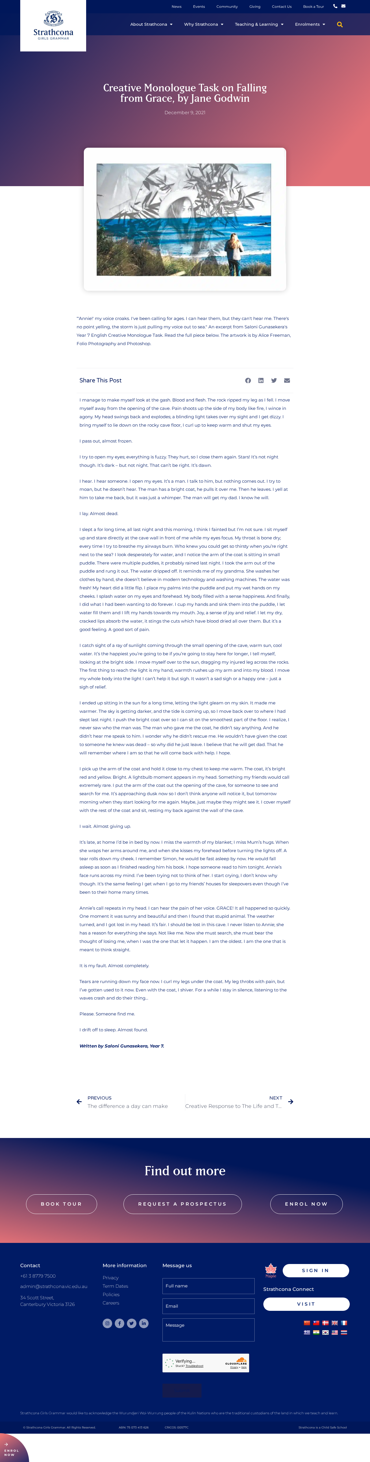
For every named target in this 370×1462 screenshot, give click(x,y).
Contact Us (282, 6)
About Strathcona (148, 24)
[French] (344, 1323)
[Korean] (325, 1332)
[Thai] (344, 1332)
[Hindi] (316, 1332)
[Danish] (325, 1323)
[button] (340, 24)
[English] (334, 1323)
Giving (254, 6)
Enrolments (307, 24)
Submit (182, 1390)
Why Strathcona (201, 24)
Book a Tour (313, 6)
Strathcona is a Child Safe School (323, 1427)
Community (227, 6)
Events (199, 6)
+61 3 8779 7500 (38, 1276)
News (177, 6)
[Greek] (307, 1332)
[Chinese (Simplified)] (307, 1323)
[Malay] (334, 1332)
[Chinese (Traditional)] (316, 1323)
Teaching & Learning (256, 24)
